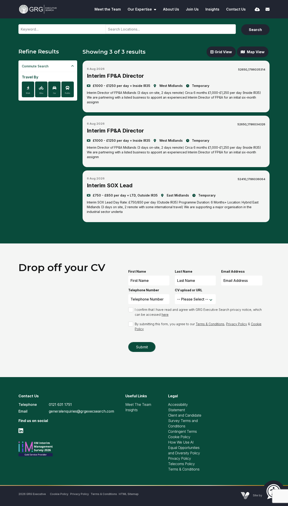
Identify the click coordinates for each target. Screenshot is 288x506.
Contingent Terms (182, 431)
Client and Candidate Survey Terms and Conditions (184, 420)
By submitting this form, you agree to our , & (198, 326)
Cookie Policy (179, 437)
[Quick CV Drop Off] (257, 9)
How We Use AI (181, 442)
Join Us (192, 9)
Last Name (183, 271)
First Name (137, 271)
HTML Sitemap (129, 494)
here (165, 314)
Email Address (233, 271)
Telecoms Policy (181, 464)
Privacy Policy (236, 324)
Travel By (30, 77)
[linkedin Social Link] (20, 430)
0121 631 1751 (60, 404)
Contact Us (236, 9)
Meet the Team (107, 9)
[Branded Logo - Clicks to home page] (37, 9)
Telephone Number (143, 290)
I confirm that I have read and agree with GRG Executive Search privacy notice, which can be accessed (198, 312)
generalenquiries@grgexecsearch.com (81, 411)
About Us (171, 9)
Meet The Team (138, 404)
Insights (212, 9)
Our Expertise (140, 9)
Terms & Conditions (210, 324)
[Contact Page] (268, 9)
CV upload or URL (188, 290)
